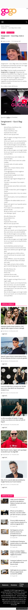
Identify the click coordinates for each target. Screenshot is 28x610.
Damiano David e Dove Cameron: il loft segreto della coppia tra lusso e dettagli (12, 327)
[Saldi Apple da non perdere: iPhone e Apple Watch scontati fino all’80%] (4, 571)
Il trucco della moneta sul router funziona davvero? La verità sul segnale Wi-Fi (18, 522)
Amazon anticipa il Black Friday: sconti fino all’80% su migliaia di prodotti (18, 553)
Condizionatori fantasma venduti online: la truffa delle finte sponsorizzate (18, 543)
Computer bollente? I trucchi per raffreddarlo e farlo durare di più (18, 562)
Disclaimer (14, 585)
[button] (26, 22)
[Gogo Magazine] (8, 13)
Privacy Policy (22, 585)
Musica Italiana (10, 32)
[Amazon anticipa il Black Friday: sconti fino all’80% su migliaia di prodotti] (4, 552)
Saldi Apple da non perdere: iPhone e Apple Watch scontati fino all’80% (18, 572)
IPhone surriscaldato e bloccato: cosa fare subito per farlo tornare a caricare (18, 512)
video (8, 117)
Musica (3, 32)
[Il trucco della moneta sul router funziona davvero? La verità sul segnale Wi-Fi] (4, 522)
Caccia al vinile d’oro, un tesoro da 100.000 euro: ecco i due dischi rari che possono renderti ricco (13, 388)
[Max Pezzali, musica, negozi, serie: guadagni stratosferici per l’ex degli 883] (14, 439)
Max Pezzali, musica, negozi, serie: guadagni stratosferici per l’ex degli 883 (14, 451)
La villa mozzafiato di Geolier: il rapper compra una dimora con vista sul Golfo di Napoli (13, 420)
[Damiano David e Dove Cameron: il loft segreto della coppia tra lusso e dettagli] (14, 315)
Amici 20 (12, 72)
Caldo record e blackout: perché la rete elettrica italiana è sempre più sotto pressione (18, 502)
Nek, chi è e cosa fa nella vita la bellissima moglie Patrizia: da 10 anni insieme (13, 481)
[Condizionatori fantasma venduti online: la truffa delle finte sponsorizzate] (4, 543)
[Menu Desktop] (2, 22)
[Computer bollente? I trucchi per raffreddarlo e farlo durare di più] (4, 562)
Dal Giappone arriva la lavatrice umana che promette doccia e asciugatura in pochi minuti (18, 532)
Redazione (5, 585)
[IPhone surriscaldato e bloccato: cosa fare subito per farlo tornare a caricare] (4, 512)
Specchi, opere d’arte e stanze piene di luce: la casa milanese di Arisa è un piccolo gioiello (14, 357)
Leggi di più (4, 334)
